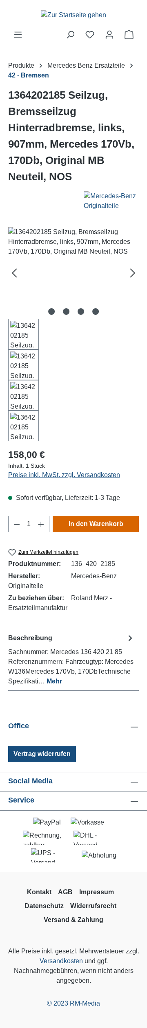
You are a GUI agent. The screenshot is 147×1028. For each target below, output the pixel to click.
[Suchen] (70, 35)
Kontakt (39, 892)
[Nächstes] (133, 273)
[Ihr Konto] (109, 35)
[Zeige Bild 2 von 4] (66, 311)
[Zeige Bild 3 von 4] (81, 311)
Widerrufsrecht (93, 905)
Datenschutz (44, 905)
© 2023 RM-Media (73, 1003)
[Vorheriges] (14, 273)
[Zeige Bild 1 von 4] (51, 311)
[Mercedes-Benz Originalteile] (96, 201)
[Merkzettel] (90, 35)
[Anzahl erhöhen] (41, 524)
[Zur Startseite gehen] (73, 15)
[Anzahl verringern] (16, 524)
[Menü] (18, 35)
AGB (65, 892)
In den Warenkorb (96, 523)
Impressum (96, 892)
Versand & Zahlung (73, 919)
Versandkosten (61, 960)
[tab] (71, 659)
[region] (73, 334)
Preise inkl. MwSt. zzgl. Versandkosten (64, 474)
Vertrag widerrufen (42, 753)
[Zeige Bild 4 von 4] (95, 311)
